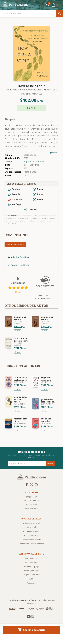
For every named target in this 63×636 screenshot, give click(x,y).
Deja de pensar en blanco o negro (21, 399)
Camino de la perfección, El (20, 378)
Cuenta (32, 579)
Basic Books (30, 155)
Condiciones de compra (31, 540)
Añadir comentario (15, 244)
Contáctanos (31, 505)
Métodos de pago (31, 566)
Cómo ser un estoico (20, 318)
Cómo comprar (31, 558)
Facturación (31, 583)
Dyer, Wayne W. (20, 382)
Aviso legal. (31, 527)
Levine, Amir (46, 382)
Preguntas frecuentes (31, 575)
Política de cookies (31, 535)
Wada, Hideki (19, 404)
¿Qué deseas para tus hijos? (48, 400)
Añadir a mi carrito (34, 630)
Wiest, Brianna (20, 423)
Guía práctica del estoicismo (21, 339)
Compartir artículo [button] (19, 265)
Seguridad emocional (46, 378)
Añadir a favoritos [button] (20, 257)
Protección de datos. (31, 531)
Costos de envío (31, 562)
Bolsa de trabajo (31, 509)
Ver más (55, 153)
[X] (31, 484)
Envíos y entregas (31, 570)
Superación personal (34, 161)
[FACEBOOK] (26, 484)
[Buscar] (59, 13)
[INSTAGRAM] (36, 484)
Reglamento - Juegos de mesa (31, 544)
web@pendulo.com (31, 500)
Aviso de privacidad (31, 523)
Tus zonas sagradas (46, 420)
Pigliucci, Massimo (31, 94)
